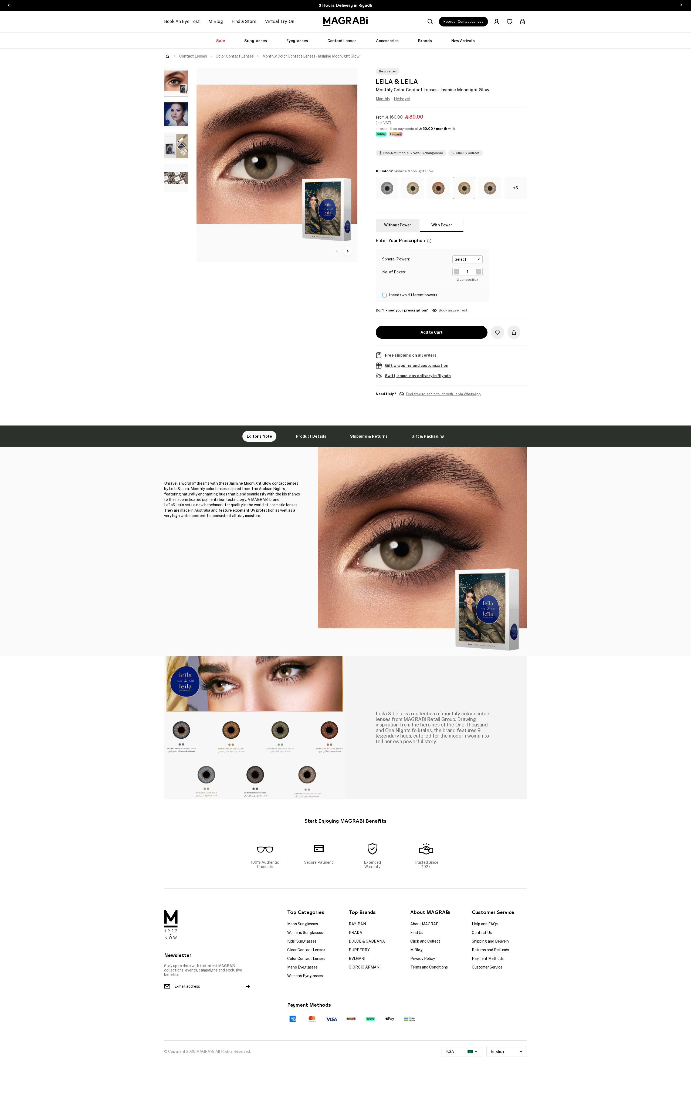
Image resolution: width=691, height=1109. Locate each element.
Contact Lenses (342, 41)
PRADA (355, 932)
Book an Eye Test (453, 310)
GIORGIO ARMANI (365, 967)
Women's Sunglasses (305, 932)
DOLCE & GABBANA (367, 941)
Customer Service (487, 967)
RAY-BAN (357, 924)
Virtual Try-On (279, 21)
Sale (220, 41)
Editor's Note (259, 436)
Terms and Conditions (429, 967)
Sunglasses (255, 41)
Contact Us (482, 932)
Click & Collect (467, 153)
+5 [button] (515, 188)
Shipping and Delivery (490, 941)
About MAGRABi (424, 924)
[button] (387, 188)
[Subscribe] (248, 986)
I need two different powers (413, 295)
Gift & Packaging (428, 436)
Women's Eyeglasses (305, 976)
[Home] (167, 56)
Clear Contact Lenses (306, 950)
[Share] (513, 332)
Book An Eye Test (182, 21)
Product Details (311, 436)
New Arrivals (463, 41)
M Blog (215, 21)
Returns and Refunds (490, 950)
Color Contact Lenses (235, 56)
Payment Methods (488, 958)
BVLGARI (357, 958)
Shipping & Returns (369, 436)
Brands (425, 41)
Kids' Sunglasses (302, 941)
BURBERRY (359, 950)
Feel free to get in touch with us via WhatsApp (443, 394)
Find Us (416, 932)
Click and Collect (425, 941)
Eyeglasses (297, 41)
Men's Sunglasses (302, 924)
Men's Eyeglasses (302, 967)
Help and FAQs (485, 924)
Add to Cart (432, 332)
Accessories (387, 41)
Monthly (383, 99)
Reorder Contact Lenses (463, 21)
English (497, 1051)
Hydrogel (402, 99)
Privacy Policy (422, 958)
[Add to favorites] (497, 332)
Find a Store (244, 21)
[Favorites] (509, 21)
